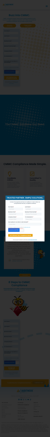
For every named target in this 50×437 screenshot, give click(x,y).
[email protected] (33, 240)
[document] (25, 218)
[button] (42, 197)
